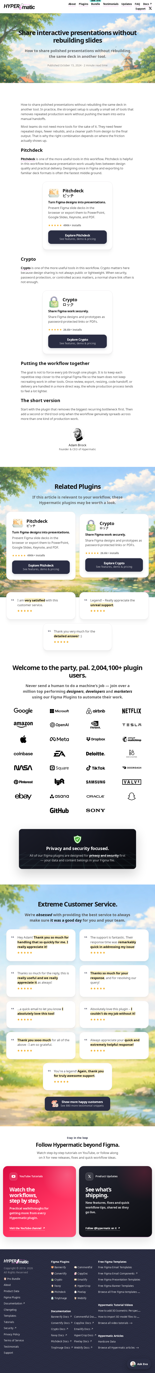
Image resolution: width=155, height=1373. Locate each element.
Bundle (95, 4)
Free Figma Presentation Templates (119, 1279)
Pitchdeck (28, 159)
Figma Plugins (12, 1297)
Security (8, 1328)
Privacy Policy (12, 1334)
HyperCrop (84, 1286)
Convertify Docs (60, 1323)
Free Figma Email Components (116, 1273)
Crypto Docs (58, 1329)
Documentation (13, 1303)
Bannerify (60, 1267)
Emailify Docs (82, 1329)
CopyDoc (83, 1273)
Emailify (82, 1279)
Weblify (82, 1298)
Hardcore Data (106, 1341)
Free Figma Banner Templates (116, 1286)
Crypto (26, 268)
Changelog (10, 1309)
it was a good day (65, 920)
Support (141, 8)
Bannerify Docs (60, 1316)
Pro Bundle (13, 1279)
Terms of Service (14, 1340)
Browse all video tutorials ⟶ (115, 1323)
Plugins (83, 4)
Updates (126, 4)
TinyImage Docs (60, 1347)
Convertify (60, 1273)
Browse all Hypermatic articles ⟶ (118, 1347)
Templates (10, 1315)
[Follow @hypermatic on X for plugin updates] (150, 8)
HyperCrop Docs (83, 1335)
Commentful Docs (84, 1316)
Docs (146, 4)
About (72, 4)
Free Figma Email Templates (115, 1267)
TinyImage (60, 1298)
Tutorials (9, 1322)
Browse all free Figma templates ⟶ (119, 1292)
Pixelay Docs (81, 1341)
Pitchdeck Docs (60, 1341)
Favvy (57, 1286)
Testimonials (111, 4)
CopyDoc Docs (82, 1323)
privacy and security (104, 855)
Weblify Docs (82, 1347)
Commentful (85, 1267)
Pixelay (82, 1292)
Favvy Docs (57, 1335)
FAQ (137, 4)
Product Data (11, 1291)
